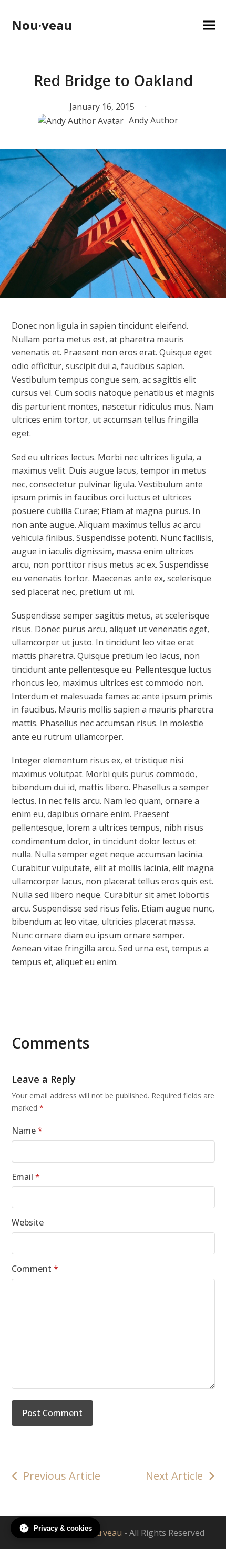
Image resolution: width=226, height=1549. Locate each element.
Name (27, 1130)
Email (26, 1176)
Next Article (174, 1476)
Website (28, 1222)
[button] (209, 25)
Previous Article (61, 1476)
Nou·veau (42, 25)
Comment (35, 1268)
